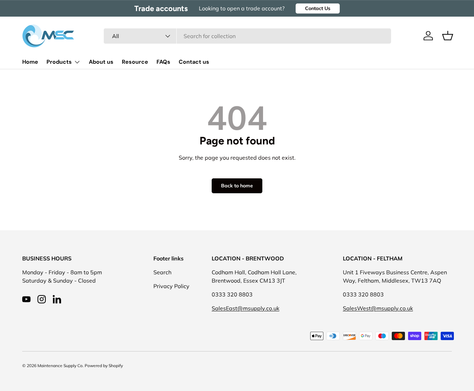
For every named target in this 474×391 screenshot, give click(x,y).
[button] (447, 35)
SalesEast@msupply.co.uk (245, 308)
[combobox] (247, 36)
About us (101, 61)
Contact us (194, 61)
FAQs (163, 61)
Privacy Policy (171, 286)
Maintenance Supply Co (60, 365)
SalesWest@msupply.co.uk (378, 308)
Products (59, 61)
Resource (135, 61)
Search (162, 272)
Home (30, 61)
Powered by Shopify (104, 365)
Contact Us (317, 8)
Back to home (237, 186)
